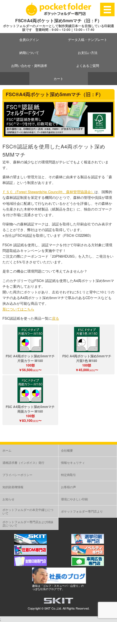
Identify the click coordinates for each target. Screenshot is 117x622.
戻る (55, 318)
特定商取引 (68, 474)
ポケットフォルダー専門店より (82, 511)
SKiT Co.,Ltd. (53, 608)
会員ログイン (29, 39)
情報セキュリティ (73, 462)
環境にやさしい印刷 (74, 499)
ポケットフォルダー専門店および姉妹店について (27, 523)
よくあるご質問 (87, 65)
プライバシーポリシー (17, 474)
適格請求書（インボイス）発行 (23, 462)
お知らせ (8, 499)
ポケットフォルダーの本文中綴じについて (27, 511)
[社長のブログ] (59, 582)
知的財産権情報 (12, 487)
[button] (30, 339)
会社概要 (67, 450)
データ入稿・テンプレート (87, 39)
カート (58, 78)
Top (112, 617)
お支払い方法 (87, 52)
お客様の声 (68, 487)
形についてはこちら (18, 309)
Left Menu (107, 9)
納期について (29, 52)
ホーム (6, 450)
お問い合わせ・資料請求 (29, 65)
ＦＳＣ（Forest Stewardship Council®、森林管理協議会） (48, 191)
